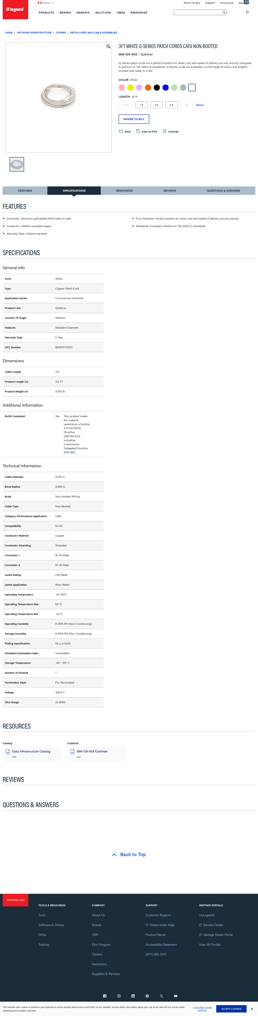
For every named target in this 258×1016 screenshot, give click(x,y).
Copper (61, 32)
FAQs (42, 934)
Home (9, 32)
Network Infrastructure (34, 32)
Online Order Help (162, 925)
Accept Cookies (231, 1008)
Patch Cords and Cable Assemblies (93, 32)
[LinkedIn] (133, 996)
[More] (199, 105)
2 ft (156, 105)
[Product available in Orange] (148, 88)
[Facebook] (105, 996)
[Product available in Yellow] (130, 88)
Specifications (74, 191)
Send (127, 131)
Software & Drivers (51, 925)
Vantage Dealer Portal (218, 934)
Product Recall (155, 934)
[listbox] (58, 97)
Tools (41, 915)
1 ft (141, 105)
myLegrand (206, 915)
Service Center (213, 925)
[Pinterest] (147, 996)
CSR (95, 934)
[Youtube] (176, 996)
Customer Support (158, 915)
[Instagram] (119, 996)
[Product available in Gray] (183, 88)
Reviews (170, 191)
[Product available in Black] (157, 88)
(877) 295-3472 (156, 954)
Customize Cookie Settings (202, 1009)
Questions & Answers (223, 191)
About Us (98, 915)
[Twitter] (161, 996)
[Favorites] (247, 12)
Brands (96, 925)
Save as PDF (149, 131)
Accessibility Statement (161, 944)
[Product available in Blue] (166, 88)
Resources (124, 191)
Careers (97, 954)
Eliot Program (101, 944)
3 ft (171, 105)
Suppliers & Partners (106, 973)
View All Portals (210, 944)
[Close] (252, 1009)
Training (43, 944)
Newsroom (99, 964)
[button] (108, 46)
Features (25, 191)
